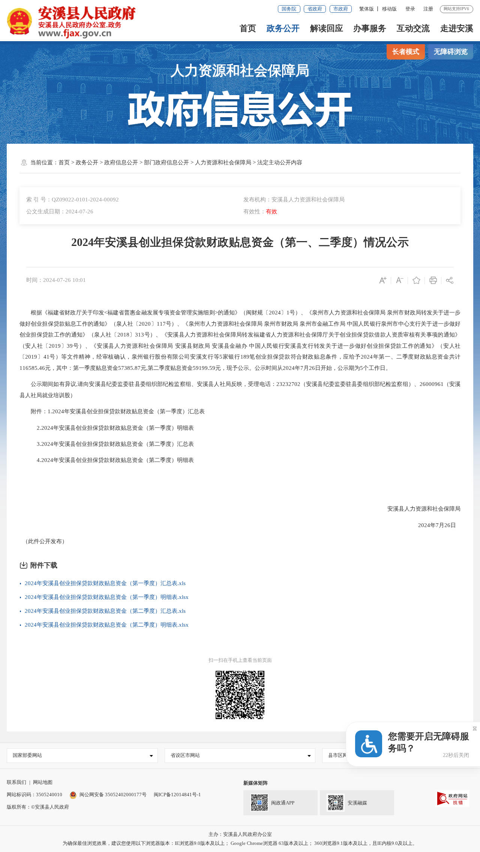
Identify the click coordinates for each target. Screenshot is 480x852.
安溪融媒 (357, 803)
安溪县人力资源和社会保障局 (418, 509)
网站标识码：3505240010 (34, 794)
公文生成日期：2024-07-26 (59, 211)
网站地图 (42, 782)
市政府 (340, 9)
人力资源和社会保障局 (240, 70)
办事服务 (369, 28)
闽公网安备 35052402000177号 (113, 794)
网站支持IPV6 (456, 8)
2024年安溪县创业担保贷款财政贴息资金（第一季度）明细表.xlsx (107, 597)
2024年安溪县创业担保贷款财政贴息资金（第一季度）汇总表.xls (105, 583)
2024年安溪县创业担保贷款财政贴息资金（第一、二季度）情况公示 (240, 242)
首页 (248, 28)
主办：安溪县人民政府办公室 (240, 834)
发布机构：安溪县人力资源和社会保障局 (294, 200)
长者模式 (405, 51)
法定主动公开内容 (279, 162)
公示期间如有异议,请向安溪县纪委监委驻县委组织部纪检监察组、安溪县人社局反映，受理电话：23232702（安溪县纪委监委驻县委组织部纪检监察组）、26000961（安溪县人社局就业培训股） (240, 389)
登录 (410, 9)
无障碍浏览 (451, 51)
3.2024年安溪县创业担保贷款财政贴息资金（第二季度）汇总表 (107, 444)
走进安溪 (456, 28)
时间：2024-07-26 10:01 (56, 280)
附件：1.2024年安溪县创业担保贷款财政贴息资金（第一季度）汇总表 (112, 411)
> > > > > (180, 162)
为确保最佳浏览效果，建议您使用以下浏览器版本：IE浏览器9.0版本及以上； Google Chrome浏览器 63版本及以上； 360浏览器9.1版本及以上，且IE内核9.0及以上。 (240, 843)
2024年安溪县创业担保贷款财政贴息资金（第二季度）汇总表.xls (105, 611)
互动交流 (413, 28)
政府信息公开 (121, 162)
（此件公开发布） (44, 541)
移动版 (389, 9)
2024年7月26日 (433, 525)
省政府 (315, 9)
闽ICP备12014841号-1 (177, 794)
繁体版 (366, 9)
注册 (428, 9)
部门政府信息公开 (166, 162)
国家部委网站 (27, 755)
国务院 (289, 9)
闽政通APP (282, 803)
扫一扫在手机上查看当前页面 (240, 660)
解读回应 (326, 28)
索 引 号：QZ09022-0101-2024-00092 (72, 200)
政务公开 (283, 28)
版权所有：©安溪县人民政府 (38, 807)
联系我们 (16, 782)
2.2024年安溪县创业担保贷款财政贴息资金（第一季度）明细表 (107, 428)
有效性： (260, 211)
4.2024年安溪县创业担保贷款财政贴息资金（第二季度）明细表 (107, 460)
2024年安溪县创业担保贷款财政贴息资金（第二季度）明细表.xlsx (107, 625)
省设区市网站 (185, 755)
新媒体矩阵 (255, 783)
